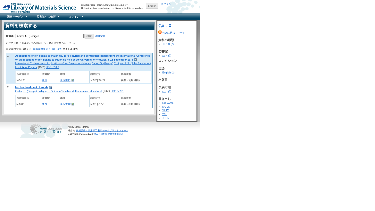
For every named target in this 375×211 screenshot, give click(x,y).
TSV (164, 114)
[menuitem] (16, 17)
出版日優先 (55, 48)
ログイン (166, 4)
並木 (44, 80)
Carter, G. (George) (102, 63)
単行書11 (65, 80)
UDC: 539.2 (52, 67)
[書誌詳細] (135, 59)
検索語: (10, 35)
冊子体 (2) (168, 44)
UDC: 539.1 (117, 91)
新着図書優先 (40, 48)
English (152, 5)
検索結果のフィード (173, 32)
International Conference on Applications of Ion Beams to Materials (53, 63)
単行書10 (65, 104)
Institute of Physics (26, 67)
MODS (166, 106)
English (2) (168, 72)
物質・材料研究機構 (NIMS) (108, 133)
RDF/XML (167, 102)
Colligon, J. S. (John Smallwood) (132, 63)
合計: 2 (164, 25)
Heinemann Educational (88, 91)
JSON (165, 118)
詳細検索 (100, 35)
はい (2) (166, 91)
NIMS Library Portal (38, 7)
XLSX (165, 110)
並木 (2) (166, 55)
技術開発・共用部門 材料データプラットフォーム (102, 130)
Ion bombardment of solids (31, 87)
